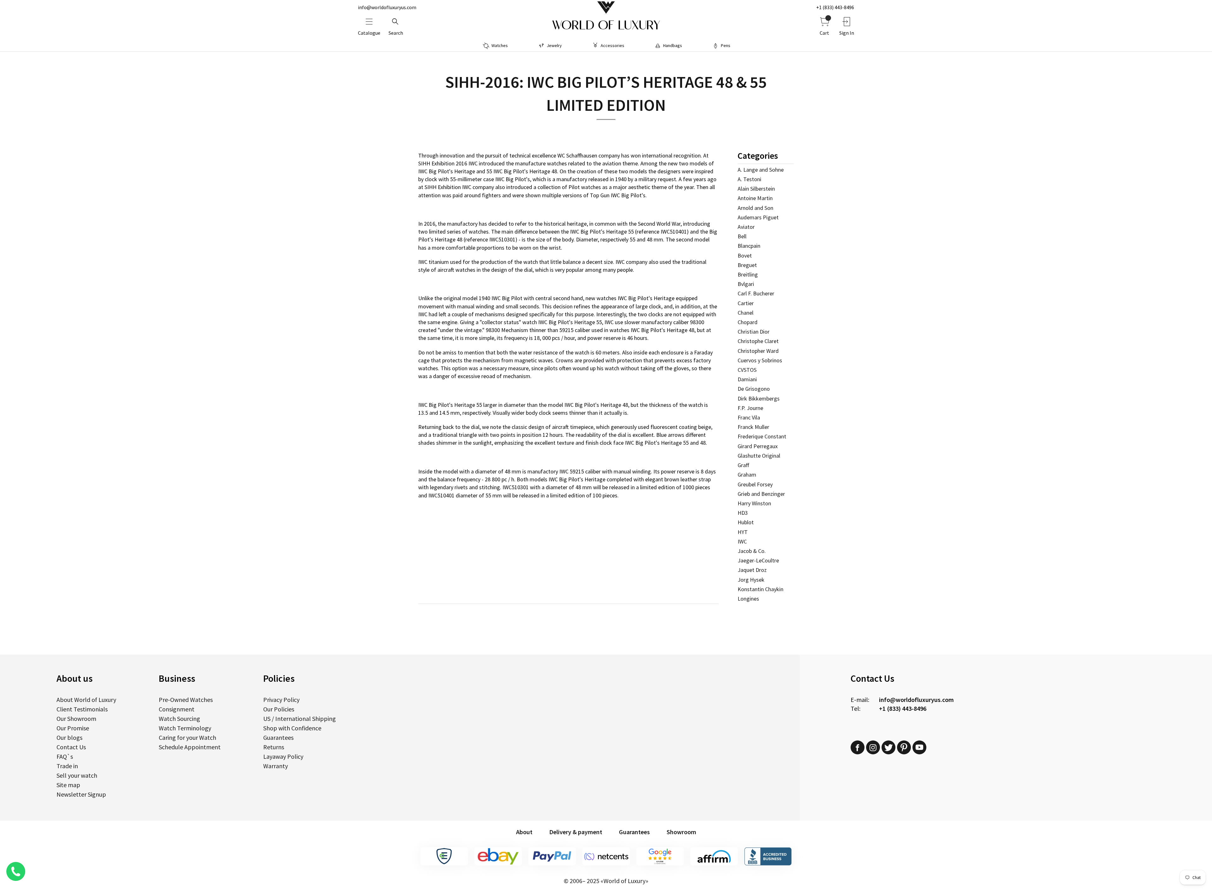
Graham (747, 474)
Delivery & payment (575, 832)
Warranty (275, 766)
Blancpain (749, 245)
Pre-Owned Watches (186, 700)
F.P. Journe (750, 408)
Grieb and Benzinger (761, 493)
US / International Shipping (299, 718)
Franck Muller (753, 427)
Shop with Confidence (292, 728)
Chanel (745, 312)
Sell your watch (76, 775)
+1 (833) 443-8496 (835, 7)
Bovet (745, 255)
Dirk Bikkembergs (759, 398)
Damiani (747, 379)
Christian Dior (753, 331)
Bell (742, 236)
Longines (748, 598)
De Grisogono (754, 388)
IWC (742, 541)
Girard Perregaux (758, 446)
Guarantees (278, 737)
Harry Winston (754, 503)
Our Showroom (76, 718)
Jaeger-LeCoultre (758, 560)
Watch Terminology (185, 728)
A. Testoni (749, 179)
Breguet (747, 265)
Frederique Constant (762, 436)
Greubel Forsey (755, 484)
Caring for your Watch (187, 737)
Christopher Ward (758, 350)
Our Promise (72, 728)
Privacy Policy (281, 700)
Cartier (746, 303)
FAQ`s (64, 756)
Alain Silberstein (756, 188)
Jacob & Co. (752, 551)
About (524, 832)
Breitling (748, 274)
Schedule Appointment (190, 747)
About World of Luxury (86, 700)
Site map (68, 785)
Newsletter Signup (81, 794)
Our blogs (69, 737)
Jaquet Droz (752, 569)
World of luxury (606, 25)
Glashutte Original (759, 455)
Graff (743, 465)
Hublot (746, 522)
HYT (743, 532)
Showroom (681, 832)
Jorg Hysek (751, 579)
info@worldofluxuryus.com (387, 7)
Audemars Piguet (758, 217)
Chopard (748, 322)
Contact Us (71, 747)
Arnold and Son (755, 207)
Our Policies (278, 709)
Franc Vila (749, 417)
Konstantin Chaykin (760, 589)
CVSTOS (747, 369)
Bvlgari (746, 284)
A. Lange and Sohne (761, 169)
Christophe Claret (758, 341)
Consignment (176, 709)
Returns (273, 747)
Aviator (746, 226)
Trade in (67, 766)
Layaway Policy (283, 756)
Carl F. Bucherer (756, 293)
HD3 (743, 512)
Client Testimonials (82, 709)
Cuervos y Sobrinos (760, 360)
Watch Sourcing (179, 718)
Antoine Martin (755, 198)
